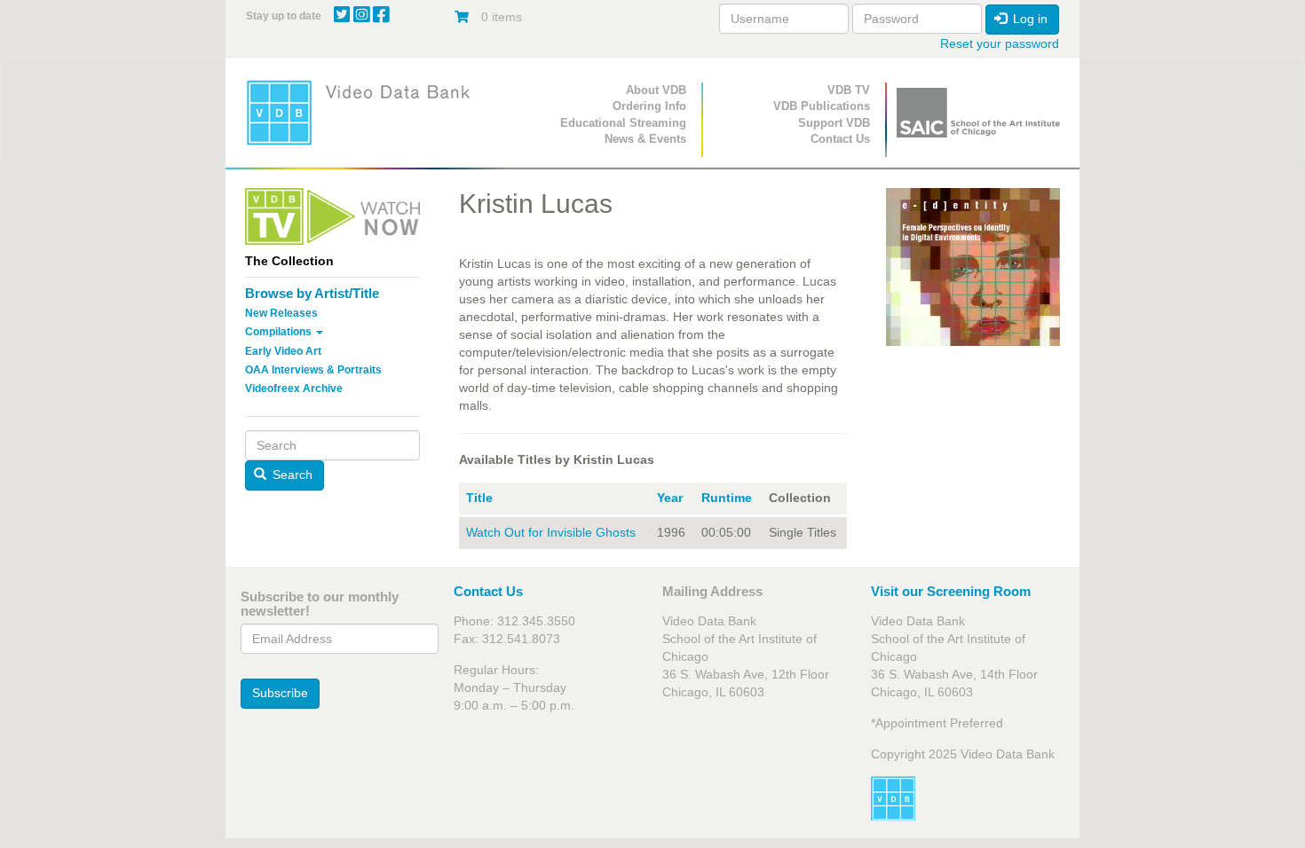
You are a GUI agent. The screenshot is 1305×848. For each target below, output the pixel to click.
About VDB (656, 90)
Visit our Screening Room (951, 591)
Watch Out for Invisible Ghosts (551, 532)
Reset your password (999, 43)
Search (290, 474)
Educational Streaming (623, 123)
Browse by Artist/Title (312, 293)
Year (670, 498)
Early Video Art (283, 351)
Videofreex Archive (294, 388)
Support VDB (834, 123)
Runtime (726, 498)
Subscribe (280, 693)
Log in (1028, 19)
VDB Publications (821, 106)
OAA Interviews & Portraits (313, 370)
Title (479, 498)
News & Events (645, 138)
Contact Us (840, 138)
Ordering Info (649, 106)
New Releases (281, 313)
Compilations (279, 332)
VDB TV (848, 90)
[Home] (364, 112)
